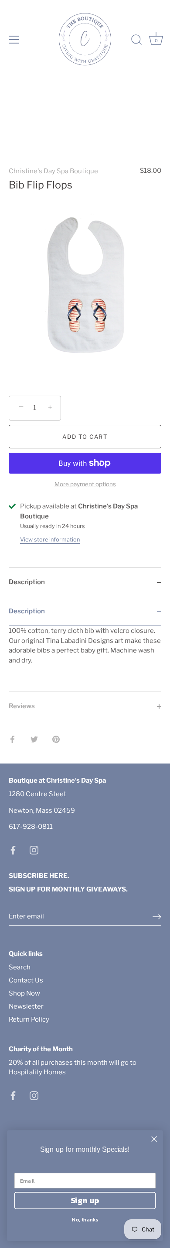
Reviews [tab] (22, 706)
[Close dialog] (154, 1139)
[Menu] (14, 39)
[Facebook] (13, 850)
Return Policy (29, 1019)
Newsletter (26, 1006)
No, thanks (85, 1219)
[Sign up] (157, 916)
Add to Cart (85, 436)
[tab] (85, 644)
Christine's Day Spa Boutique (53, 171)
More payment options (85, 484)
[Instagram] (34, 850)
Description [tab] (27, 582)
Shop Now (24, 993)
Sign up (85, 1200)
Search (20, 967)
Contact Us (26, 980)
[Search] (136, 40)
